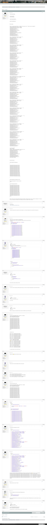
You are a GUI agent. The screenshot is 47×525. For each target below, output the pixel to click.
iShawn (5, 244)
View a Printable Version (5, 516)
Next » (6, 9)
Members (40, 1)
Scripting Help (17, 519)
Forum (33, 1)
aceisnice (5, 14)
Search (37, 1)
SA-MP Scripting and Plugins (12, 519)
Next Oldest (4, 512)
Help (43, 1)
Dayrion (5, 483)
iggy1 (5, 493)
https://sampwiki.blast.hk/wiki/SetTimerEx (14, 205)
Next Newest (7, 512)
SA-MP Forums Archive (5, 519)
